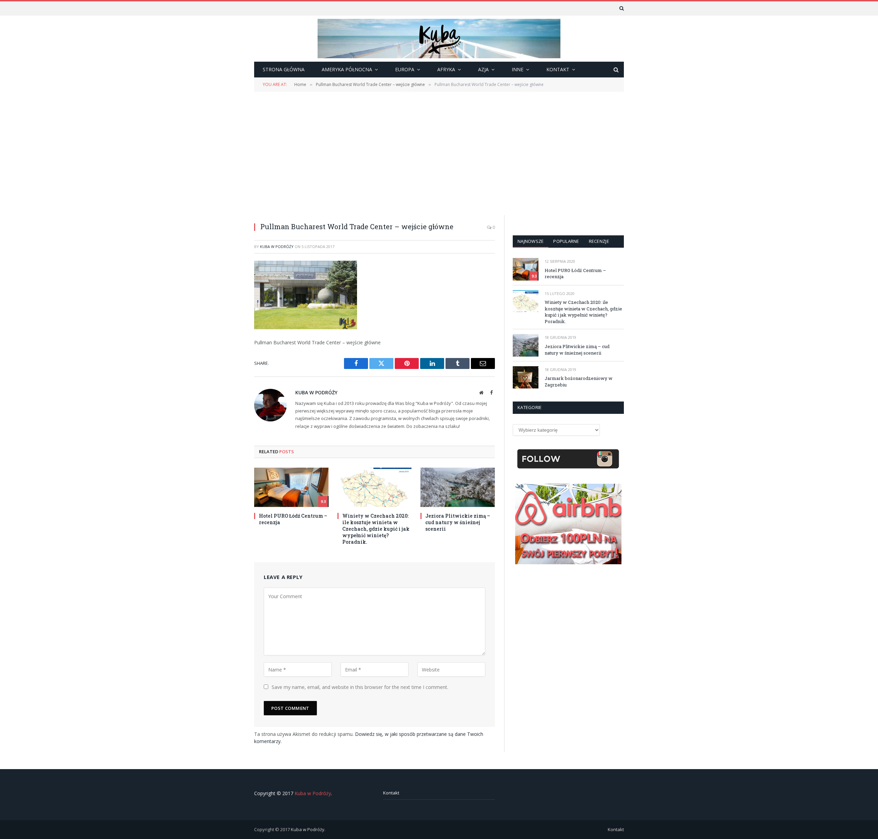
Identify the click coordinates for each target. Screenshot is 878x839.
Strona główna (284, 69)
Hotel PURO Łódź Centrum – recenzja (293, 519)
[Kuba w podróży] (439, 38)
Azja (483, 69)
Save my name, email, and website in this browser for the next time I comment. (360, 687)
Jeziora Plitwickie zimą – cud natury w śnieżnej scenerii (457, 522)
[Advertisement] (439, 153)
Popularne (566, 241)
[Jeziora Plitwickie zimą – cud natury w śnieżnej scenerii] (457, 487)
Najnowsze (531, 241)
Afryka (446, 69)
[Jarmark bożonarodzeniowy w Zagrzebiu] (525, 377)
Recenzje (599, 241)
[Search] (621, 8)
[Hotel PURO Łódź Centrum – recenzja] (291, 487)
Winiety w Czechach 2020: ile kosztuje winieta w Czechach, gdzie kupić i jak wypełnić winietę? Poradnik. (376, 529)
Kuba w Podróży (277, 246)
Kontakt (391, 793)
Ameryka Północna (347, 69)
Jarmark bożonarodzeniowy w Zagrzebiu (579, 381)
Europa (404, 69)
